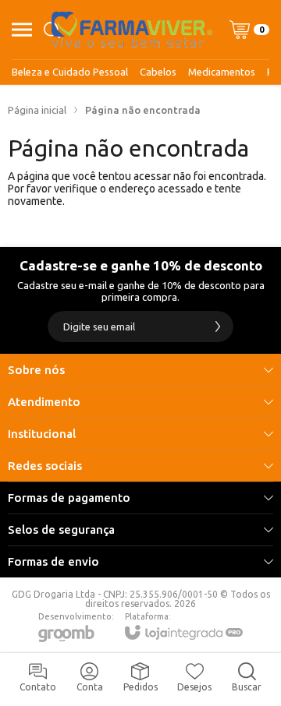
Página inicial (37, 109)
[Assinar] (217, 326)
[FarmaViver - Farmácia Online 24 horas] (132, 29)
